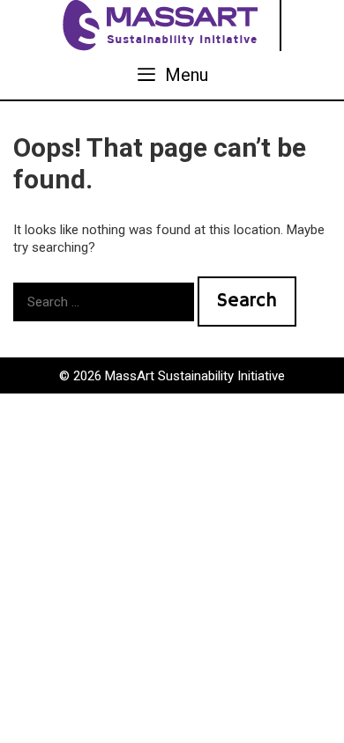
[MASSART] (162, 25)
